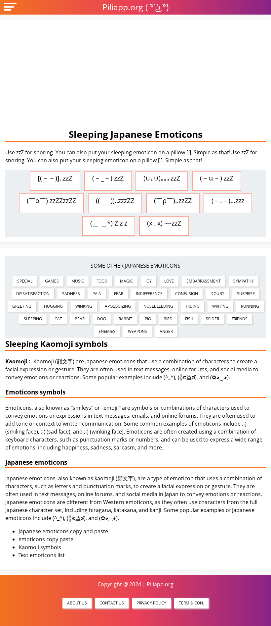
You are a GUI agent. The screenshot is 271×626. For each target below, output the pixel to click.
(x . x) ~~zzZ (164, 223)
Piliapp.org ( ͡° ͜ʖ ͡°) (135, 7)
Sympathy (243, 281)
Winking (83, 306)
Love (169, 281)
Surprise (246, 293)
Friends (240, 319)
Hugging (53, 306)
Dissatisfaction (33, 293)
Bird (168, 319)
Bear (80, 319)
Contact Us (111, 603)
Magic (126, 281)
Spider (212, 319)
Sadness (71, 293)
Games (52, 281)
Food (102, 281)
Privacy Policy (151, 603)
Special (24, 281)
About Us (77, 603)
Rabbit (125, 319)
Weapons (137, 331)
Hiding (193, 306)
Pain (97, 293)
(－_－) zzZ (108, 178)
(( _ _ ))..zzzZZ (115, 200)
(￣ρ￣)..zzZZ (173, 200)
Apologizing (118, 306)
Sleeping (33, 319)
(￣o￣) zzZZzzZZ (51, 200)
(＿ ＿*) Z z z (108, 223)
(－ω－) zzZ (216, 178)
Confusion (186, 293)
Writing (220, 306)
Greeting (21, 306)
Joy (148, 281)
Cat (58, 319)
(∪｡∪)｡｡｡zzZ (161, 178)
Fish (189, 319)
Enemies (106, 331)
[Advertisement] (135, 74)
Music (77, 281)
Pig (148, 319)
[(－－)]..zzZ (55, 178)
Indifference (149, 293)
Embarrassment (203, 281)
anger (166, 331)
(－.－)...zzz (228, 200)
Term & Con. (191, 603)
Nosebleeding (158, 306)
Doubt (217, 293)
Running (250, 306)
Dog (101, 319)
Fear (118, 293)
